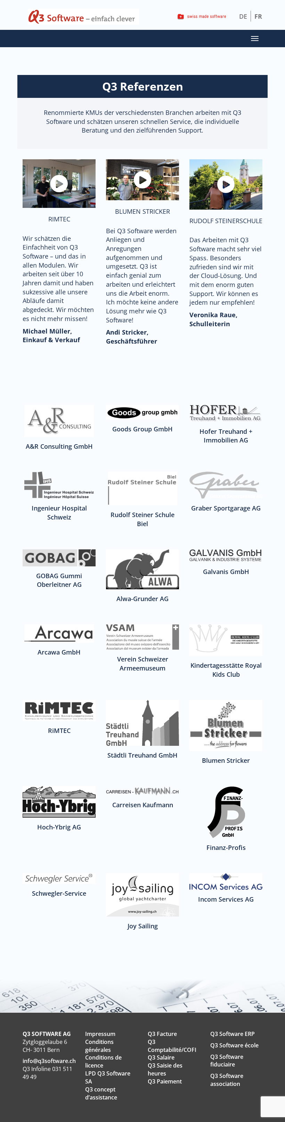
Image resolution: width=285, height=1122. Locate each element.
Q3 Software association (226, 1080)
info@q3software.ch (49, 1061)
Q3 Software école (234, 1045)
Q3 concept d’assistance (101, 1093)
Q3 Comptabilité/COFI (172, 1046)
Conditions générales (99, 1046)
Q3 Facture (162, 1034)
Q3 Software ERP (232, 1034)
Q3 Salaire (161, 1057)
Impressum (100, 1034)
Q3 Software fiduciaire (226, 1061)
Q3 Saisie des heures (165, 1069)
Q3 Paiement (165, 1081)
